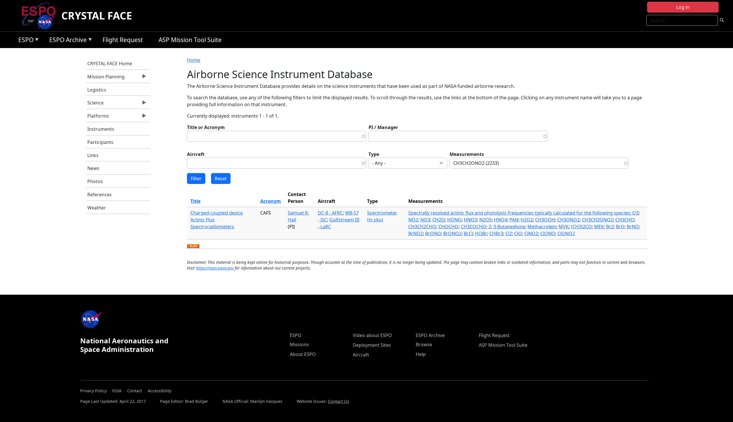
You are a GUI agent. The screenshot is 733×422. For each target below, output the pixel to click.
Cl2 (508, 233)
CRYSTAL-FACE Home (109, 63)
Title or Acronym (206, 127)
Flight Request (123, 40)
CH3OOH (545, 220)
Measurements (467, 154)
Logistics (96, 90)
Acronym (270, 201)
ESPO (24, 41)
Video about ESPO (372, 335)
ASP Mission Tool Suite (190, 40)
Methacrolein (541, 226)
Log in (682, 7)
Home (193, 60)
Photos (95, 181)
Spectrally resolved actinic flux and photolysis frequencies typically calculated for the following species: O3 (523, 213)
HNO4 (500, 220)
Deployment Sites (372, 345)
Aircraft (195, 154)
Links (92, 155)
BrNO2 (415, 233)
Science (95, 104)
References (99, 194)
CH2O (438, 220)
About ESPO (303, 354)
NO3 (425, 220)
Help (421, 354)
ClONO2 (566, 233)
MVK (564, 226)
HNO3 (470, 220)
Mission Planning (105, 78)
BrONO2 (452, 233)
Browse (424, 344)
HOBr (481, 233)
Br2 (610, 226)
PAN (513, 220)
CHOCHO (448, 226)
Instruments (100, 129)
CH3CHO (624, 220)
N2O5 (485, 220)
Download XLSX (193, 246)
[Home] (40, 15)
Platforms (97, 117)
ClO (518, 233)
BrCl (468, 233)
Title (195, 201)
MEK (599, 226)
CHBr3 (496, 233)
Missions (299, 344)
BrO (620, 226)
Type (374, 154)
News (93, 168)
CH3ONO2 (568, 220)
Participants (100, 142)
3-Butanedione (509, 226)
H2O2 (527, 220)
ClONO (547, 233)
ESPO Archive (66, 41)
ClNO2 (531, 233)
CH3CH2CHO (422, 226)
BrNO (633, 226)
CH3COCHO (473, 226)
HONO (454, 220)
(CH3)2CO (581, 226)
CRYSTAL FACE (96, 16)
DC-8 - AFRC (330, 213)
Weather (96, 208)
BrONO (433, 233)
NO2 (413, 220)
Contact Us (338, 401)
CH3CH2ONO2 (597, 220)
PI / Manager (383, 127)
